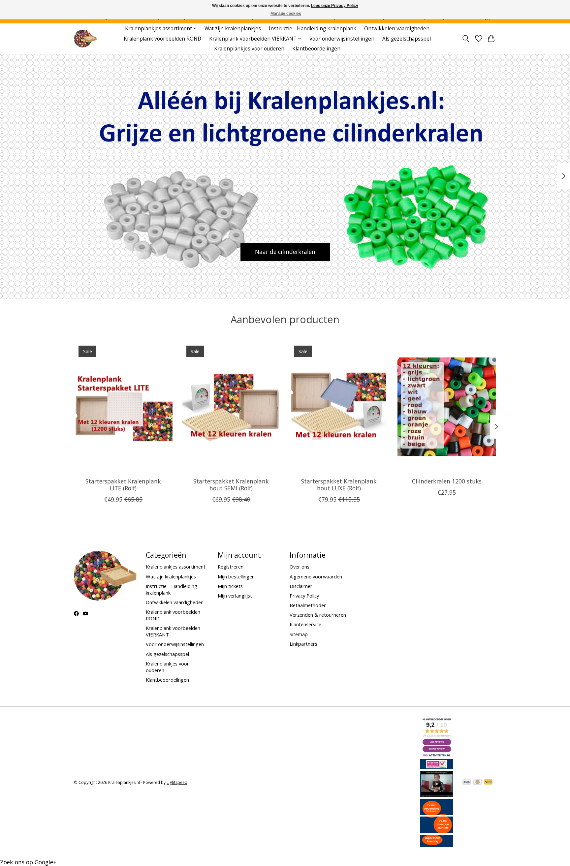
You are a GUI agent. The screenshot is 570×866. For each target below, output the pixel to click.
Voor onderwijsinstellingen (341, 38)
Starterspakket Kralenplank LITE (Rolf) (123, 484)
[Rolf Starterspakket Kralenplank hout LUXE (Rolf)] (339, 406)
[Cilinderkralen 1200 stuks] (446, 406)
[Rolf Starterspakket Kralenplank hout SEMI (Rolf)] (231, 406)
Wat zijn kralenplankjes (233, 28)
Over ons (299, 566)
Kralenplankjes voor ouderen (249, 48)
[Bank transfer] (466, 782)
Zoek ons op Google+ (28, 862)
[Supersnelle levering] (436, 845)
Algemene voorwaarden (316, 576)
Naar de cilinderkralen (285, 252)
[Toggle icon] (466, 39)
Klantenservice (305, 624)
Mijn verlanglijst (235, 595)
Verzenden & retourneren (318, 614)
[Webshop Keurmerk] (436, 767)
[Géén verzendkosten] (436, 813)
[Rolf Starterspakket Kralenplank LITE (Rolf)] (123, 406)
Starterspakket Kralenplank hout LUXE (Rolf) (339, 484)
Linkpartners (303, 643)
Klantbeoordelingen (316, 48)
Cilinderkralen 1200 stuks (447, 481)
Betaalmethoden (308, 605)
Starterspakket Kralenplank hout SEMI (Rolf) (231, 484)
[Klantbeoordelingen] (436, 831)
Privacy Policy (304, 595)
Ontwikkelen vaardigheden (396, 28)
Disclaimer (301, 586)
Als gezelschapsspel (406, 38)
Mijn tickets (230, 586)
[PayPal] (488, 782)
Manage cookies (285, 13)
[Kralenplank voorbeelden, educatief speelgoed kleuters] (85, 39)
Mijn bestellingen (236, 576)
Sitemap (299, 634)
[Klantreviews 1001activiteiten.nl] (436, 755)
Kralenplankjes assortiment (176, 566)
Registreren (230, 566)
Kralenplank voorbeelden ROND (162, 38)
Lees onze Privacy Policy (334, 5)
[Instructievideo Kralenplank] (436, 795)
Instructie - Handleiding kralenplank (312, 28)
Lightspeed (177, 782)
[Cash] (477, 782)
